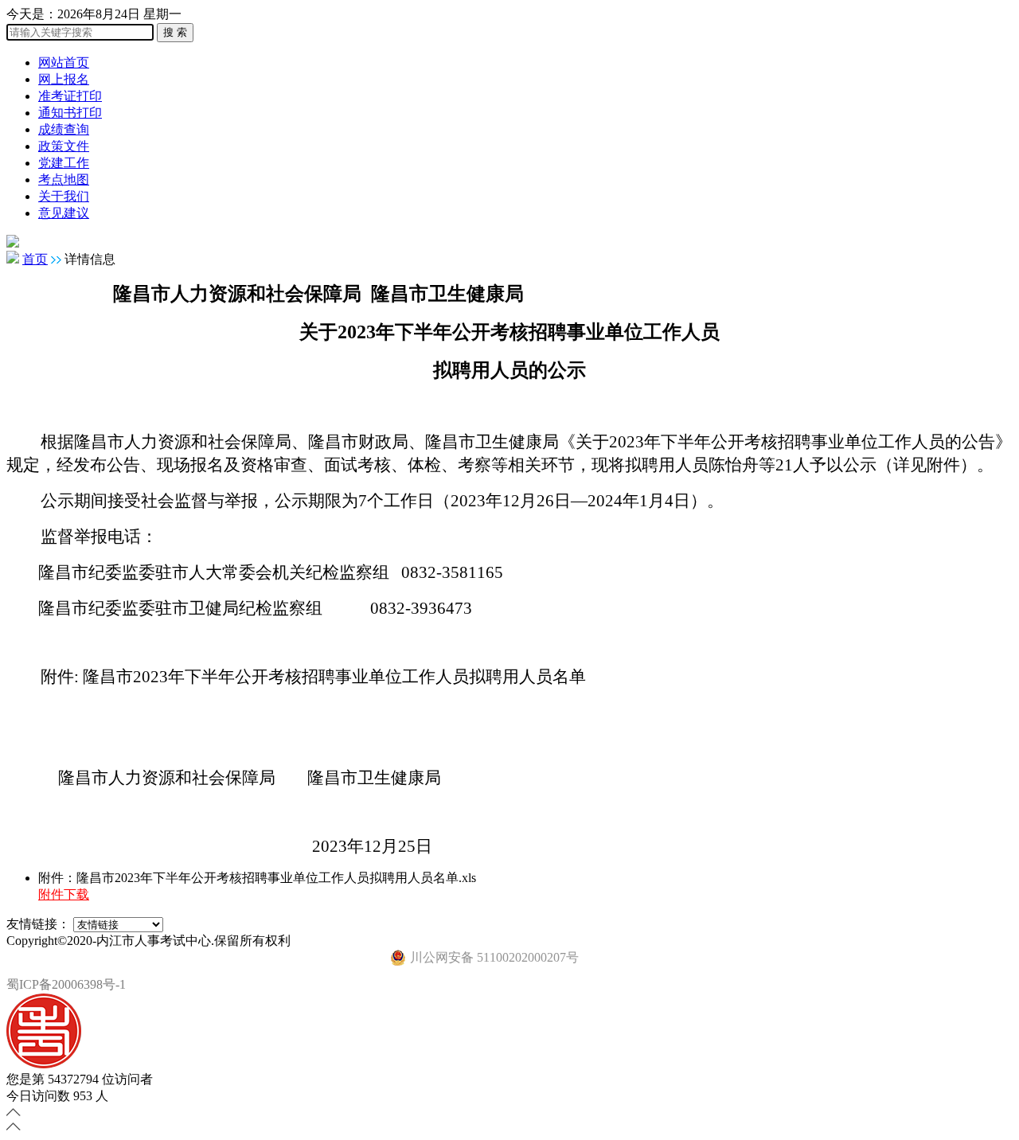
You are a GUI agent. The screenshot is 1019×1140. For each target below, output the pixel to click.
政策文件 (63, 146)
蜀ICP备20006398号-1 (66, 984)
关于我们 (63, 196)
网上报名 (63, 79)
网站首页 (63, 62)
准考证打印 (70, 96)
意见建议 (63, 213)
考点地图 (63, 179)
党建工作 (63, 163)
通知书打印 (70, 112)
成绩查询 (63, 129)
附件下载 (63, 894)
